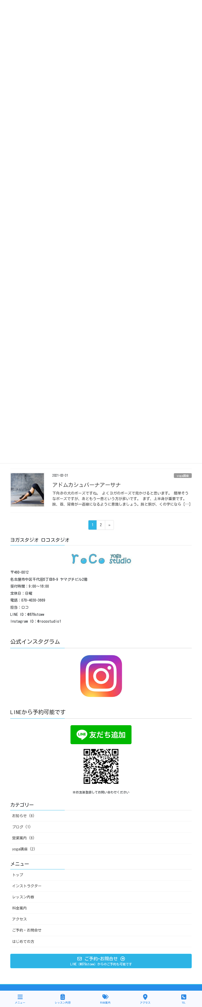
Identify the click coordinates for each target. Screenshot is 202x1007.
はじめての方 (23, 941)
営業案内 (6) (23, 838)
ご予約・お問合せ (27, 930)
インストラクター (27, 886)
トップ (17, 875)
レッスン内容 (23, 897)
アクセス (19, 919)
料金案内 (19, 908)
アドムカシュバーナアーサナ (86, 484)
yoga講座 (183, 475)
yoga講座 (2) (24, 849)
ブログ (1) (21, 827)
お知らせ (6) (23, 816)
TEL (184, 1002)
